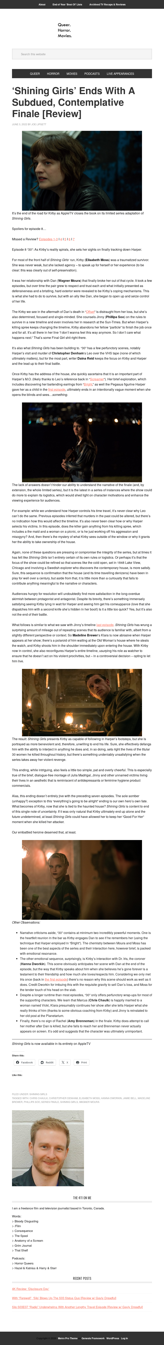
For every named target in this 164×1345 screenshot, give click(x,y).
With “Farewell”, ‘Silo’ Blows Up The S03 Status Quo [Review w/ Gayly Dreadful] (64, 1298)
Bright (88, 384)
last (99, 624)
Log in (124, 1338)
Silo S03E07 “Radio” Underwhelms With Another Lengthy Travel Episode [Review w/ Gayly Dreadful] (77, 1307)
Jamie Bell (130, 1098)
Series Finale (50, 1101)
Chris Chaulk (39, 1098)
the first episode (56, 979)
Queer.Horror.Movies (82, 30)
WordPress (112, 1338)
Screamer (97, 379)
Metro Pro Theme (68, 1338)
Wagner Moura (89, 1101)
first (51, 389)
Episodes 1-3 (48, 239)
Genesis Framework (93, 1338)
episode (59, 389)
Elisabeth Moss (89, 1098)
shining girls (69, 1101)
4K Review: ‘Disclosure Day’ (30, 1289)
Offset (90, 311)
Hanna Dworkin (111, 1098)
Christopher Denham (63, 1098)
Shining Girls (38, 1094)
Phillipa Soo (32, 1101)
